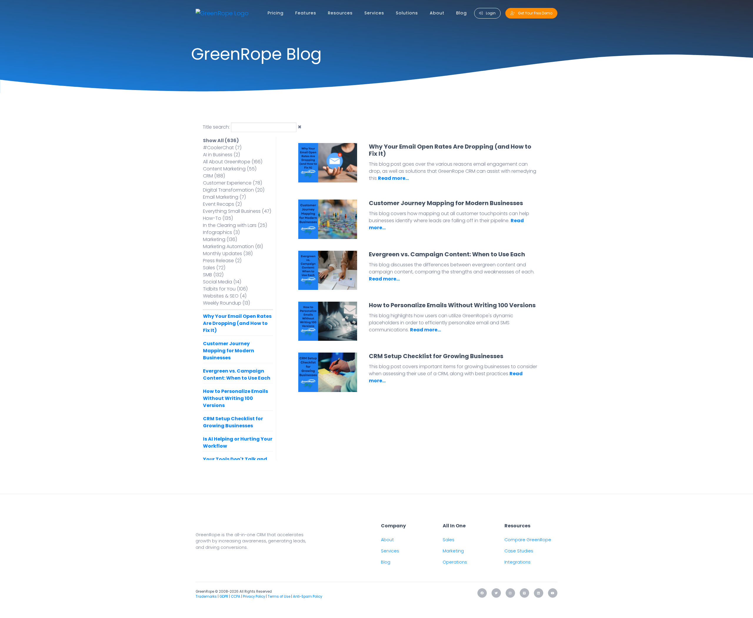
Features (305, 13)
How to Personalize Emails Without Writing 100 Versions (235, 398)
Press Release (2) (222, 260)
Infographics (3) (221, 232)
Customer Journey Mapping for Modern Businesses (228, 350)
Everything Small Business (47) (237, 211)
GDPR (223, 596)
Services (374, 13)
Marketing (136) (220, 239)
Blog (461, 13)
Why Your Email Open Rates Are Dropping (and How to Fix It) (237, 323)
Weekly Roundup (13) (226, 303)
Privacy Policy (254, 596)
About (437, 13)
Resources (340, 13)
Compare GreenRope (527, 540)
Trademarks (206, 596)
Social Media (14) (222, 281)
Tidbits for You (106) (225, 288)
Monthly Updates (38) (228, 253)
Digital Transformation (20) (233, 190)
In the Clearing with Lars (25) (235, 225)
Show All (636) (221, 140)
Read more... (393, 178)
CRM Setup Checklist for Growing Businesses (233, 422)
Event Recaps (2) (222, 204)
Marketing (453, 551)
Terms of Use (279, 596)
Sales (448, 540)
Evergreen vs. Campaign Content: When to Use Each (236, 374)
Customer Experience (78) (232, 183)
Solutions (407, 13)
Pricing (276, 13)
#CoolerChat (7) (222, 147)
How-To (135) (218, 218)
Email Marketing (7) (224, 197)
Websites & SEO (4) (224, 296)
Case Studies (518, 551)
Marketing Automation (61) (233, 246)
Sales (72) (214, 267)
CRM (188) (214, 175)
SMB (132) (213, 274)
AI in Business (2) (221, 154)
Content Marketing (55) (229, 168)
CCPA (235, 596)
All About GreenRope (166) (232, 161)
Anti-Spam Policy (307, 596)
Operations (455, 562)
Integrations (517, 562)
